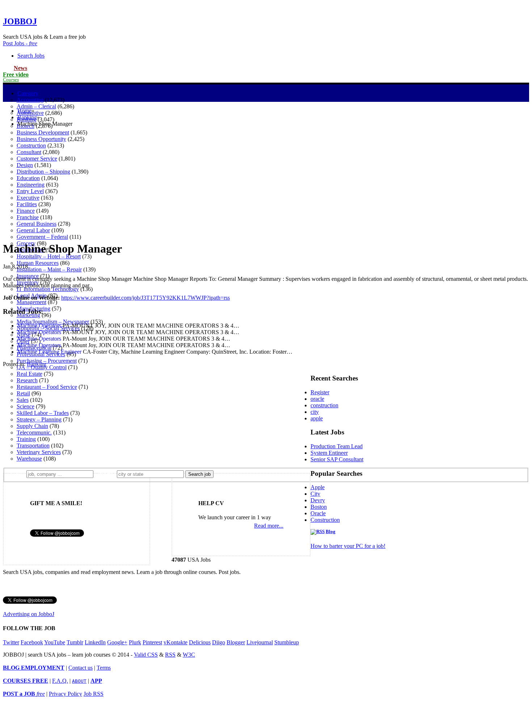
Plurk (135, 642)
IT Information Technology (48, 289)
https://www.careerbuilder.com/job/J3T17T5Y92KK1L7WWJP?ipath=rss (145, 298)
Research (27, 380)
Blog (330, 531)
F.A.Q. (60, 681)
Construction (31, 145)
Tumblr (75, 642)
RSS (170, 655)
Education (28, 178)
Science (25, 406)
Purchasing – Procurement (47, 361)
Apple (318, 487)
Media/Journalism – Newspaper (53, 322)
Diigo (218, 642)
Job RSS (94, 694)
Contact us (80, 668)
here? (106, 474)
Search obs (31, 56)
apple (317, 418)
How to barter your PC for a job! (348, 546)
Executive (28, 198)
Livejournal (259, 642)
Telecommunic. (34, 432)
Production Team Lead (337, 446)
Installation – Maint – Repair (49, 269)
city (315, 412)
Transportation (33, 445)
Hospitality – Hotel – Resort (49, 256)
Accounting (30, 100)
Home (24, 111)
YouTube (54, 642)
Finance (26, 211)
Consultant (29, 152)
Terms (104, 668)
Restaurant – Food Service (47, 387)
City (315, 494)
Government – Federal (42, 237)
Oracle (318, 513)
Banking (27, 117)
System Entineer (329, 453)
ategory (27, 93)
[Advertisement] (266, 183)
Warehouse (29, 459)
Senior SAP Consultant (337, 459)
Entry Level (30, 191)
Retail (23, 393)
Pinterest (152, 642)
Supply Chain (32, 426)
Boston (319, 507)
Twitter (11, 642)
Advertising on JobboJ (28, 614)
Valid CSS (146, 655)
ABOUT (79, 681)
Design (25, 165)
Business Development (43, 132)
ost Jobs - (20, 43)
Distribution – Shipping (43, 172)
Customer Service (37, 158)
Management (31, 302)
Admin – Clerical (36, 106)
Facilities (27, 204)
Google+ (117, 642)
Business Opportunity (41, 139)
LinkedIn (95, 642)
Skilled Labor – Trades (43, 413)
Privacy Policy (65, 694)
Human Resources (38, 263)
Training (26, 439)
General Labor (33, 230)
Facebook (32, 642)
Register (320, 392)
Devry (318, 500)
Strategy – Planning (39, 419)
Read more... (268, 526)
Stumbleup (286, 642)
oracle (317, 399)
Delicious (200, 642)
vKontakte (175, 642)
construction (324, 405)
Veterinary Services (39, 452)
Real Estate (29, 374)
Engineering (31, 185)
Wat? (17, 474)
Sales (23, 400)
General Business (36, 224)
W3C (189, 655)
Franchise (28, 217)
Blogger (236, 642)
